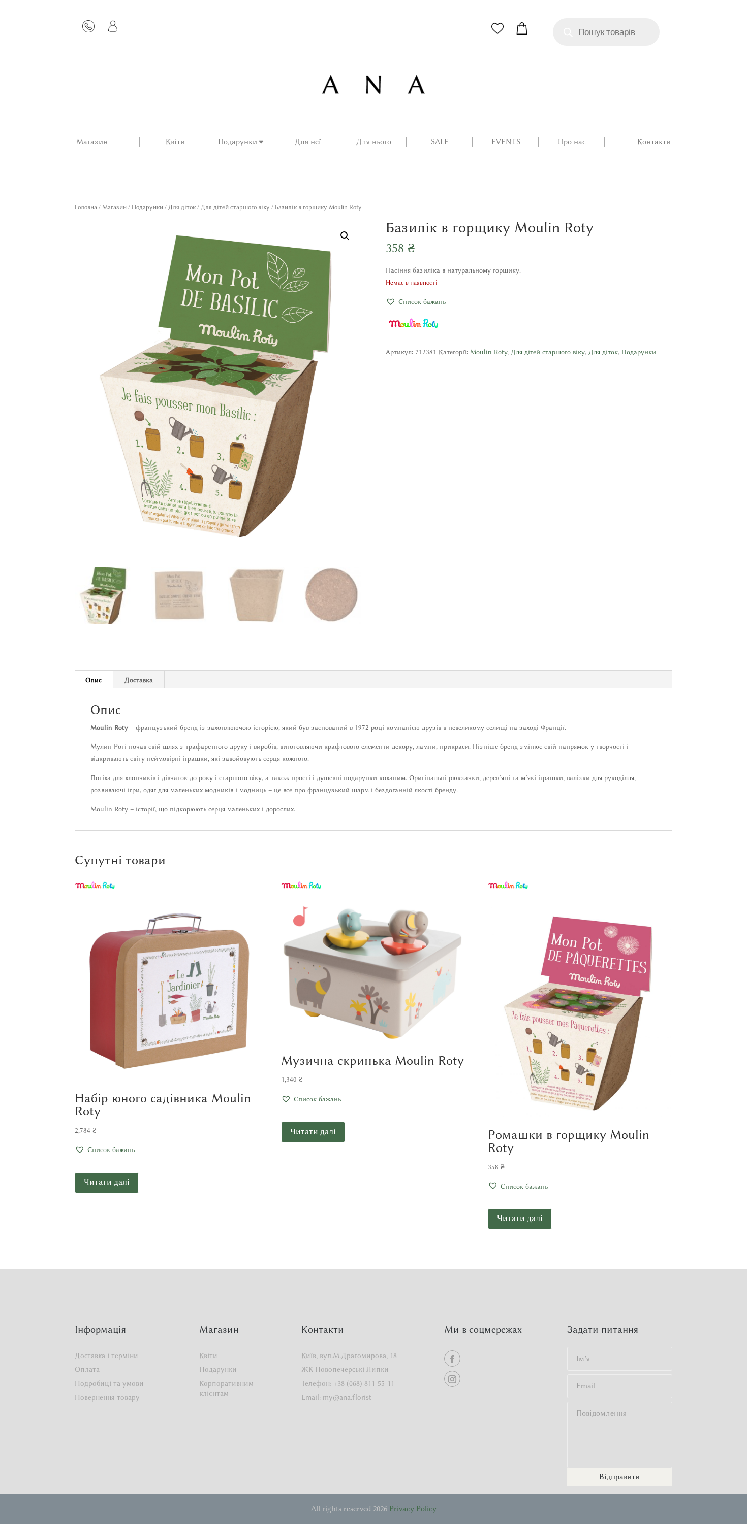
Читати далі (107, 1182)
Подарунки (237, 142)
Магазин (92, 142)
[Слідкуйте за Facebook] (452, 1358)
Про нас (572, 142)
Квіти (175, 142)
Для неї (308, 142)
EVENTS (505, 142)
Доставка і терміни (106, 1355)
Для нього (373, 142)
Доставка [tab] (138, 679)
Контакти (654, 142)
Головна (86, 207)
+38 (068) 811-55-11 (363, 1383)
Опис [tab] (93, 679)
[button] (345, 236)
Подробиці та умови (109, 1383)
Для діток (182, 207)
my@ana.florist (347, 1397)
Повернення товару (107, 1397)
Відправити (619, 1476)
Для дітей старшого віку (235, 207)
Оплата (87, 1369)
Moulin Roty (488, 352)
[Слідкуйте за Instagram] (452, 1379)
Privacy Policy (413, 1508)
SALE (440, 142)
